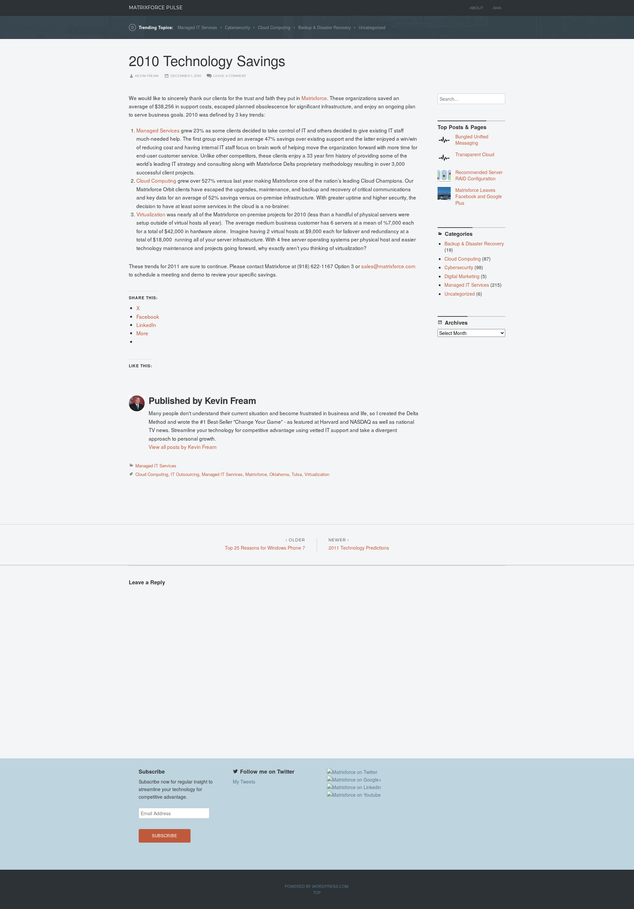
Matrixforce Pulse (156, 8)
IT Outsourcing (185, 474)
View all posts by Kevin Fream (183, 446)
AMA (497, 8)
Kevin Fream (146, 76)
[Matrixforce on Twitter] (352, 772)
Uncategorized (372, 27)
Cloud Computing (274, 27)
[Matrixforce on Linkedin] (354, 787)
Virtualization (150, 214)
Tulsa (297, 474)
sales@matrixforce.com (388, 266)
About (476, 8)
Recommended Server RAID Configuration (479, 175)
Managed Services (158, 130)
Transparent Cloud (474, 154)
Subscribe (164, 836)
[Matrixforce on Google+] (354, 779)
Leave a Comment (229, 76)
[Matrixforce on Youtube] (354, 794)
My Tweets (244, 781)
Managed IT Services (197, 27)
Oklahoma (279, 474)
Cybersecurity (237, 27)
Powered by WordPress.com (316, 886)
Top (317, 892)
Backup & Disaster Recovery (324, 27)
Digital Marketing (461, 276)
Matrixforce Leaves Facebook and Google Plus (478, 196)
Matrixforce (314, 97)
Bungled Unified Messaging (471, 139)
